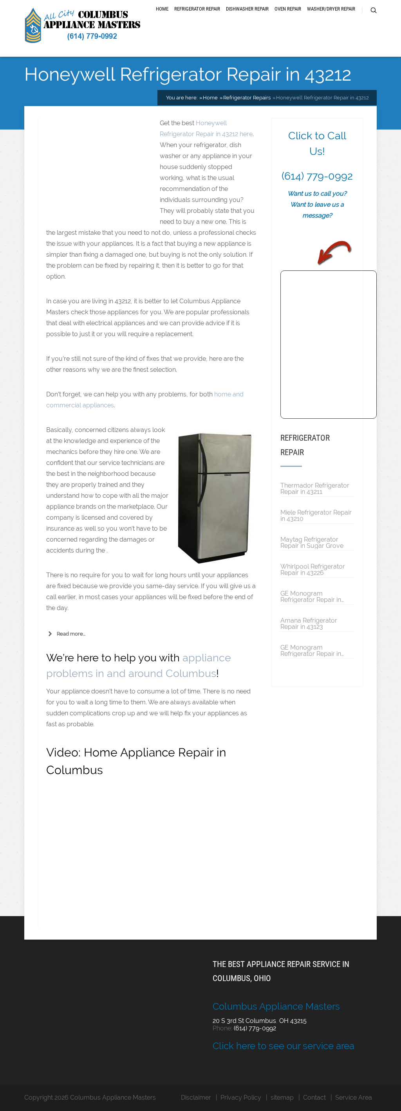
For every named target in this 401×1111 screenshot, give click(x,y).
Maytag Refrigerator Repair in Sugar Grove (311, 542)
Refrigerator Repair (197, 9)
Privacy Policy (240, 1097)
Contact (314, 1097)
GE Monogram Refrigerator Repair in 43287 (310, 596)
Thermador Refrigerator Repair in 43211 (314, 488)
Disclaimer (196, 1097)
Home (162, 9)
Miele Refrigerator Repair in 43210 (316, 515)
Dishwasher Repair (247, 9)
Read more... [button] (71, 634)
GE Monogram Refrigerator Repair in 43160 (310, 650)
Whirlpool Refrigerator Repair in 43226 (312, 569)
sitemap (282, 1097)
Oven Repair (288, 9)
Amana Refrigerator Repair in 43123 (308, 623)
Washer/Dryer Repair (331, 9)
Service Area (353, 1097)
